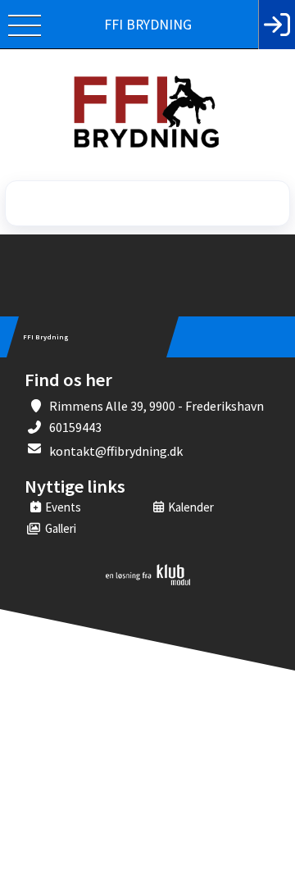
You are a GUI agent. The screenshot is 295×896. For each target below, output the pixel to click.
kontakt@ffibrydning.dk (116, 451)
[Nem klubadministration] (148, 582)
